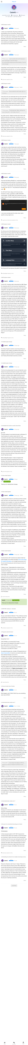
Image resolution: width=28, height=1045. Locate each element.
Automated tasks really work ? (8, 702)
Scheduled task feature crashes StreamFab (11, 425)
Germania (6, 59)
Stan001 (6, 762)
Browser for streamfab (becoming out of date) (12, 824)
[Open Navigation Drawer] (1, 1)
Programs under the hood (7, 631)
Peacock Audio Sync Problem (8, 686)
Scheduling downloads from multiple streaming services (14, 856)
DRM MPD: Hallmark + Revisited (9, 608)
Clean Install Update (6, 475)
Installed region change (7, 341)
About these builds (5, 653)
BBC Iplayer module (6, 24)
